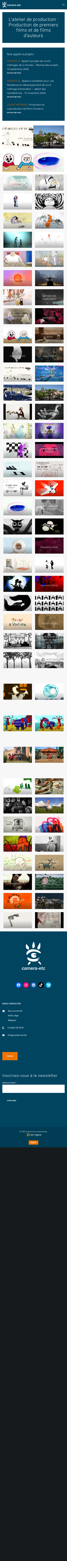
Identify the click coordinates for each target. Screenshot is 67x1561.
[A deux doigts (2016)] (49, 805)
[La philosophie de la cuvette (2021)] (49, 507)
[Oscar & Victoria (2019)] (17, 622)
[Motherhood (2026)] (17, 240)
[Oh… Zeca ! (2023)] (48, 137)
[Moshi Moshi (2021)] (17, 526)
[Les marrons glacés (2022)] (49, 469)
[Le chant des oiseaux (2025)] (17, 297)
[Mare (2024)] (49, 316)
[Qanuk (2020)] (17, 546)
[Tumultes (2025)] (17, 278)
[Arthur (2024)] (49, 354)
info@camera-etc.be (17, 1035)
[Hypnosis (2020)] (49, 584)
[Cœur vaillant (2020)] (17, 565)
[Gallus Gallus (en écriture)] (49, 240)
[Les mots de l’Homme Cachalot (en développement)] (49, 183)
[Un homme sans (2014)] (49, 825)
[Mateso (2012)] (17, 882)
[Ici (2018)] (17, 660)
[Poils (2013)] (17, 844)
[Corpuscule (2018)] (49, 692)
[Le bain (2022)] (17, 450)
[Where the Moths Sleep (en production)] (17, 221)
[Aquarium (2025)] (17, 259)
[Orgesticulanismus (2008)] (17, 920)
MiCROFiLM (13, 60)
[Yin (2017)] (17, 805)
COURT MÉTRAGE (17, 104)
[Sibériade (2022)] (49, 488)
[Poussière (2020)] (49, 546)
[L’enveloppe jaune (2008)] (49, 901)
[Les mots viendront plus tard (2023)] (49, 374)
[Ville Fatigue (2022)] (17, 469)
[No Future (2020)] (49, 565)
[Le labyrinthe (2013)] (49, 844)
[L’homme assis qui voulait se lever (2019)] (49, 641)
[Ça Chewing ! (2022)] (17, 431)
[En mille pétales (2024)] (49, 335)
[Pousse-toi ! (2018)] (17, 723)
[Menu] (62, 4)
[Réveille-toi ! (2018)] (49, 723)
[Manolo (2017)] (49, 786)
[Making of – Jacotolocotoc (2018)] (17, 755)
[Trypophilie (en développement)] (49, 201)
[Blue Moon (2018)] (17, 692)
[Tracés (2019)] (17, 641)
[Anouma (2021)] (48, 160)
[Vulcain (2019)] (49, 622)
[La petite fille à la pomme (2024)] (17, 316)
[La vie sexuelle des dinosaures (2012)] (49, 863)
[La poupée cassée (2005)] (49, 920)
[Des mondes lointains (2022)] (17, 488)
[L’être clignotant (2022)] (49, 450)
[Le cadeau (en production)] (49, 221)
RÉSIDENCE (13, 80)
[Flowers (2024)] (17, 354)
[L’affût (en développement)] (17, 201)
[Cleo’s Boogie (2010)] (17, 901)
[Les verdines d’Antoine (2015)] (17, 825)
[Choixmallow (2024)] (17, 160)
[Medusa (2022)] (49, 431)
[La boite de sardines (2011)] (49, 882)
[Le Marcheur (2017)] (17, 786)
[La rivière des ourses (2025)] (49, 297)
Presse (10, 1056)
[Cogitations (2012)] (17, 863)
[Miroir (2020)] (17, 603)
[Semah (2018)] (49, 660)
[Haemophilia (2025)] (49, 278)
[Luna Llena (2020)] (17, 584)
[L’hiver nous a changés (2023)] (17, 393)
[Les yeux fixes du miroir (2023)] (49, 412)
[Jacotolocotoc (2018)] (49, 755)
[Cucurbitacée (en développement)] (17, 183)
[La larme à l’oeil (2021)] (49, 526)
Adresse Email (9, 1082)
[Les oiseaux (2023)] (17, 137)
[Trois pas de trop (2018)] (49, 603)
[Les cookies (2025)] (49, 259)
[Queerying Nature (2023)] (17, 412)
